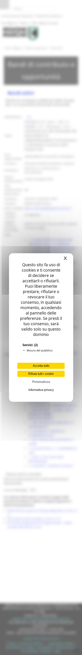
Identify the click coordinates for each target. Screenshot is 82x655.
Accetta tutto (41, 365)
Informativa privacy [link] (41, 389)
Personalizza (41, 381)
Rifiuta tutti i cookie (41, 373)
